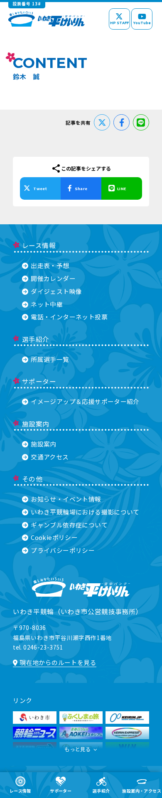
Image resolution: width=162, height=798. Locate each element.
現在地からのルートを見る (58, 662)
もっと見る (77, 749)
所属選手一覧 (50, 359)
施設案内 (43, 443)
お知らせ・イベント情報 (66, 498)
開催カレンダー (53, 278)
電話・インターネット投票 (69, 316)
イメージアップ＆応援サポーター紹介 (85, 401)
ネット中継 (47, 304)
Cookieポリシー (54, 537)
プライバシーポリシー (63, 550)
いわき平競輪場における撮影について (85, 511)
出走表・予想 (50, 265)
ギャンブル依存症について (69, 524)
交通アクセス (50, 456)
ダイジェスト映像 (56, 291)
